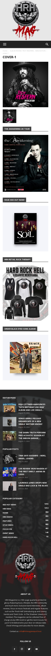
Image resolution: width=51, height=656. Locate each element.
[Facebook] (14, 649)
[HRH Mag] (25, 20)
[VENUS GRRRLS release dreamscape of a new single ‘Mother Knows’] (9, 421)
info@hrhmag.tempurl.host (30, 631)
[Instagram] (22, 649)
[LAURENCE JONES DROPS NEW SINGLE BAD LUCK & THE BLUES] (9, 486)
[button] (47, 44)
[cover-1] (25, 106)
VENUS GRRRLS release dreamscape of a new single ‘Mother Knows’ (30, 421)
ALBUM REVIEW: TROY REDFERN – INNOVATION (28, 51)
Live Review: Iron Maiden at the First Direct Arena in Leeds (32, 471)
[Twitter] (29, 649)
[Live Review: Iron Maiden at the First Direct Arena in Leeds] (9, 472)
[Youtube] (36, 649)
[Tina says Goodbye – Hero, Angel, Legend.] (9, 459)
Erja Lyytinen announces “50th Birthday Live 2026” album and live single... (31, 407)
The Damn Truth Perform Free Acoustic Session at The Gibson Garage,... (32, 435)
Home (5, 51)
